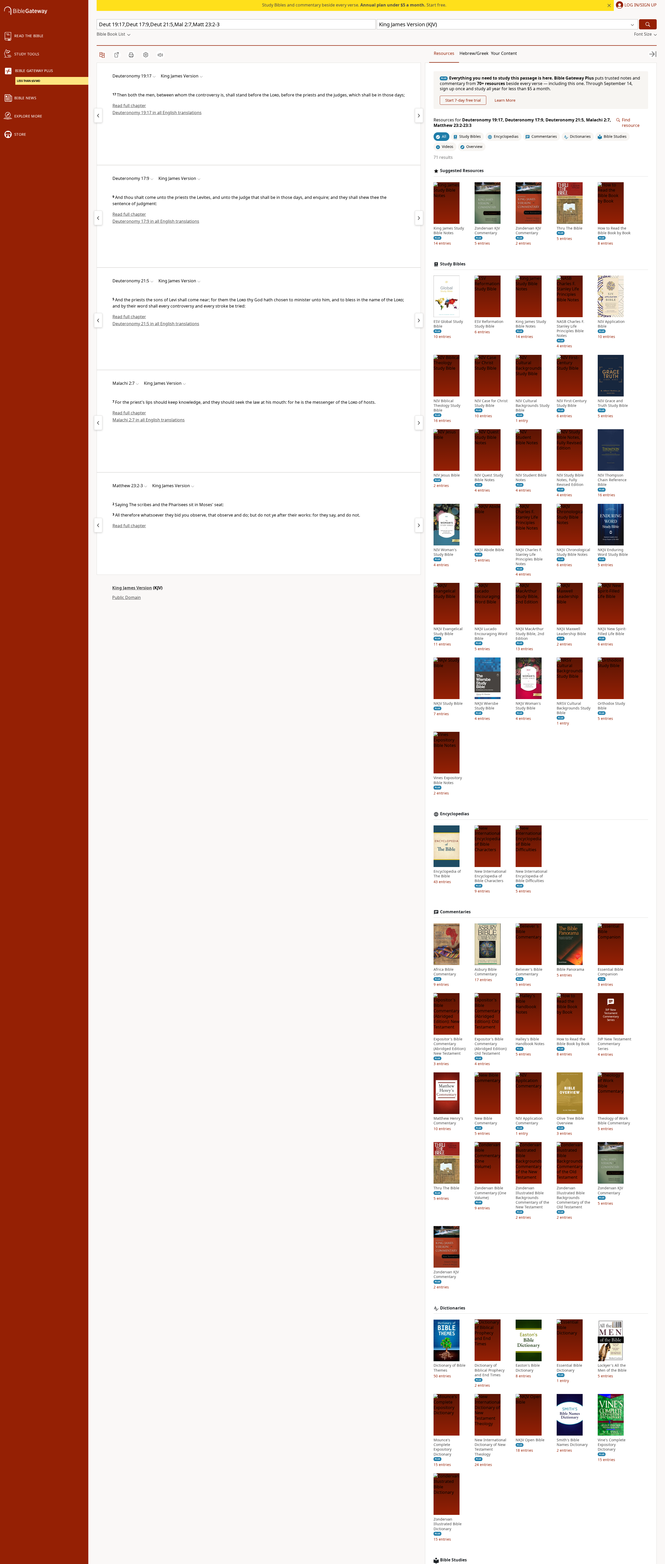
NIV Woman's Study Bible (445, 552)
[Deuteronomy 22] (419, 320)
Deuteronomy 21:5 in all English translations (155, 324)
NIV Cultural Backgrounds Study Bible (532, 406)
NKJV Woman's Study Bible (528, 706)
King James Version (132, 588)
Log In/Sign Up (640, 5)
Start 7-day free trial (463, 100)
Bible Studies (453, 1560)
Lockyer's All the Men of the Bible (612, 1368)
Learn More (505, 100)
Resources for (522, 123)
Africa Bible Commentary (445, 971)
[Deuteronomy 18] (98, 115)
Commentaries (455, 912)
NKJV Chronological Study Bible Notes (573, 552)
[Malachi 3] (419, 422)
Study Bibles (453, 264)
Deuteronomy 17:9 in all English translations (155, 221)
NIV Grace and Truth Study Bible (613, 403)
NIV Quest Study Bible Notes (489, 477)
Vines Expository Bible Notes (448, 780)
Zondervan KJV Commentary (487, 230)
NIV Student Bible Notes (531, 477)
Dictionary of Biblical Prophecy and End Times (489, 1370)
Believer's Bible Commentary (529, 971)
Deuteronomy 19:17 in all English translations (157, 112)
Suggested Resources (462, 170)
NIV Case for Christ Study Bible (491, 403)
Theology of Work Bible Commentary (614, 1120)
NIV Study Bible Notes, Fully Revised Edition (570, 480)
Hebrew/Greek (474, 53)
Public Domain (126, 597)
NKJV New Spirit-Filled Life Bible (612, 631)
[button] (635, 5)
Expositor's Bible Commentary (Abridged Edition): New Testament (450, 1046)
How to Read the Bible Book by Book (614, 230)
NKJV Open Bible (530, 1440)
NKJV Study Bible (448, 703)
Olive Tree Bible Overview (570, 1120)
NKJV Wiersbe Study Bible (486, 706)
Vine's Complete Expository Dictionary (612, 1445)
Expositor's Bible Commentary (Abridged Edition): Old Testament (491, 1046)
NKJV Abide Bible (489, 550)
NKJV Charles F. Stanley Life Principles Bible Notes (529, 557)
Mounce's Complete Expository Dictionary (442, 1447)
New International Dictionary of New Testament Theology (490, 1447)
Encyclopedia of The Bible (447, 873)
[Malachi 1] (98, 422)
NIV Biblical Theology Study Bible (447, 406)
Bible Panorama (570, 969)
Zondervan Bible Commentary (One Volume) (490, 1193)
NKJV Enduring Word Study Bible (613, 552)
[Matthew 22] (98, 525)
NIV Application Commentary (529, 1120)
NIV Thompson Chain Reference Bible (612, 480)
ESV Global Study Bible (448, 324)
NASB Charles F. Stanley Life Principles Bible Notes (570, 328)
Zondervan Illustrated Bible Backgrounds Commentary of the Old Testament (573, 1198)
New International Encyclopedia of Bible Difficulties (531, 876)
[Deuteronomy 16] (98, 218)
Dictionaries (452, 1308)
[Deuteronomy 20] (419, 115)
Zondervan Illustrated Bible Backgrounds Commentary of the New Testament (532, 1198)
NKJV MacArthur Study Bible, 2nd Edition (530, 634)
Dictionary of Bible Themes (450, 1368)
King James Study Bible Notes (449, 230)
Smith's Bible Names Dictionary (572, 1442)
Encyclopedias (454, 814)
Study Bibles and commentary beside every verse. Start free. (354, 5)
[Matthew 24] (419, 525)
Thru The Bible (569, 228)
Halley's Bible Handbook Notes (530, 1041)
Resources (444, 53)
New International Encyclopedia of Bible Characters (490, 876)
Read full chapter (129, 105)
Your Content (504, 53)
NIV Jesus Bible (447, 475)
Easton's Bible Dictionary (528, 1368)
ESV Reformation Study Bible (489, 324)
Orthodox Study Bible (611, 706)
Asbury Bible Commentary (486, 971)
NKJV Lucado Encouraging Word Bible (491, 634)
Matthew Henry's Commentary (448, 1120)
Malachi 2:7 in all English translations (148, 420)
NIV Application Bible (611, 324)
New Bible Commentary (486, 1120)
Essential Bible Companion (610, 971)
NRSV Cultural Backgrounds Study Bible (573, 708)
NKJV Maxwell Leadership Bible (571, 631)
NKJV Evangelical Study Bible (448, 631)
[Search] (648, 24)
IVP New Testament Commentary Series (614, 1044)
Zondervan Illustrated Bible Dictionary (448, 1524)
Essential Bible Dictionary (569, 1368)
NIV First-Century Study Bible (572, 403)
